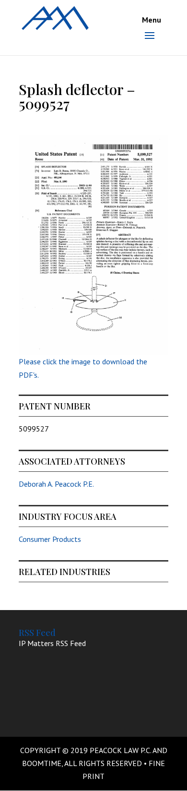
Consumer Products (50, 539)
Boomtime (41, 763)
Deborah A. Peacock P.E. (56, 484)
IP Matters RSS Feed (52, 643)
